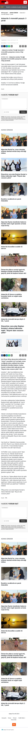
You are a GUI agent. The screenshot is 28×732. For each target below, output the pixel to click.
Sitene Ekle (13, 719)
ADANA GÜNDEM (14, 12)
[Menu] (25, 2)
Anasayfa (5, 12)
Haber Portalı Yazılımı (9, 729)
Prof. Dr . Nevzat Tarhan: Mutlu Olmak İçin (16, 7)
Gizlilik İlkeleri (21, 718)
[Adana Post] (5, 2)
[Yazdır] (12, 46)
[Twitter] (4, 46)
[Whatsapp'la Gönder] (9, 46)
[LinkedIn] (7, 46)
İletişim (15, 718)
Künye (9, 718)
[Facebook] (2, 46)
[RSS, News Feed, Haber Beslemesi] (14, 724)
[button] (20, 46)
